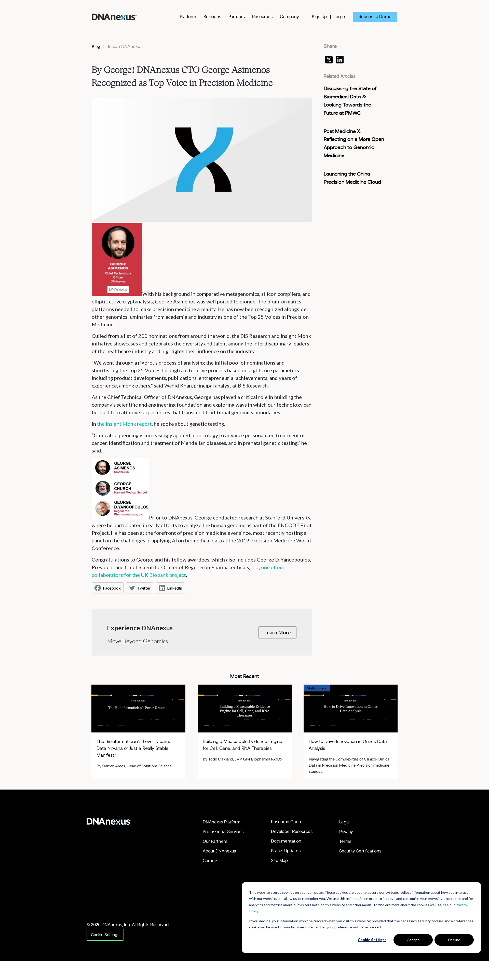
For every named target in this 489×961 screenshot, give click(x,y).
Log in (339, 17)
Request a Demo (375, 17)
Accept (413, 940)
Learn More (277, 632)
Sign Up (319, 17)
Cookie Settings (372, 940)
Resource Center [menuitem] (287, 822)
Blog (96, 46)
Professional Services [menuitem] (223, 832)
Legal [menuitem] (344, 822)
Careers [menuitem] (210, 861)
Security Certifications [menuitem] (360, 851)
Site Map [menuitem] (279, 860)
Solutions (212, 17)
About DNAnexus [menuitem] (219, 851)
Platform (188, 17)
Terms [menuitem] (345, 841)
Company (289, 17)
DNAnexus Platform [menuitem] (221, 822)
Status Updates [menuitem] (286, 851)
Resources (262, 17)
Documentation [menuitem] (286, 841)
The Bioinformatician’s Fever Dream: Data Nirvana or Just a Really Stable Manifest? (133, 748)
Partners (236, 17)
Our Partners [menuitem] (215, 841)
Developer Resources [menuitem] (292, 831)
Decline (454, 940)
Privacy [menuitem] (346, 832)
